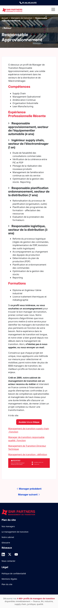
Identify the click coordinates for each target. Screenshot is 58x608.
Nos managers (8, 526)
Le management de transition (15, 531)
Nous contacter (8, 561)
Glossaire (6, 542)
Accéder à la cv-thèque (29, 422)
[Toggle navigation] (53, 10)
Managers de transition (21, 18)
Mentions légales (9, 579)
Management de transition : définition (27, 454)
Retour (7, 27)
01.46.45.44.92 (29, 2)
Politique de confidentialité (14, 573)
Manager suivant (28, 494)
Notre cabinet (8, 537)
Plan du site (7, 584)
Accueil (5, 18)
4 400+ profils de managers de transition (36, 598)
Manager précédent (30, 488)
